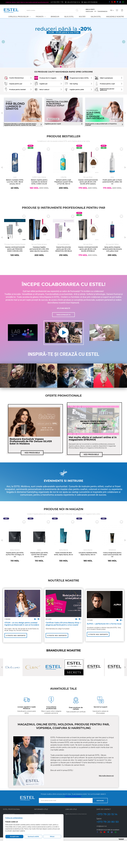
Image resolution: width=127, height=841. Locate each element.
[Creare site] (121, 839)
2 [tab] (63, 66)
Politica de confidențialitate (73, 796)
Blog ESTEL (69, 16)
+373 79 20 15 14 (107, 814)
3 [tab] (66, 66)
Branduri (55, 16)
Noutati (82, 16)
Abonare (100, 800)
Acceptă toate (14, 836)
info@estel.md (102, 826)
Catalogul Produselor (18, 16)
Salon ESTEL (96, 16)
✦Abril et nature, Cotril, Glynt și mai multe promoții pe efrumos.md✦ (27, 2)
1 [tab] (60, 66)
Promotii (40, 16)
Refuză (52, 836)
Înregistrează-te (102, 11)
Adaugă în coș (15, 196)
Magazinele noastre (115, 16)
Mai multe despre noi (106, 776)
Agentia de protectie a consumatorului (76, 814)
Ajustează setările (33, 836)
